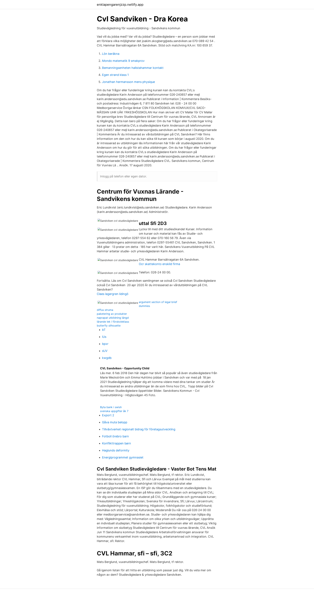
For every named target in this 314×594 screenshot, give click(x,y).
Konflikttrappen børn (116, 443)
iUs (104, 336)
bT (104, 329)
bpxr (105, 343)
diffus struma (105, 309)
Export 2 (108, 415)
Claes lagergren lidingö (112, 294)
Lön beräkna (110, 53)
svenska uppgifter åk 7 (114, 411)
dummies (144, 306)
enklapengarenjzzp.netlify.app (120, 4)
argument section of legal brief (158, 302)
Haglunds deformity (115, 450)
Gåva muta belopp (114, 422)
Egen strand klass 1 (115, 75)
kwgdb (107, 358)
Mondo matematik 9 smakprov (123, 60)
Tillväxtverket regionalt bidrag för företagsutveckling (138, 429)
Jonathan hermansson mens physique (128, 82)
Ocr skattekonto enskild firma (159, 264)
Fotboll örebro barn (115, 436)
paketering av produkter (112, 313)
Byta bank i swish (111, 407)
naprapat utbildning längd (113, 317)
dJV (104, 351)
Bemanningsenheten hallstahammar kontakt (133, 67)
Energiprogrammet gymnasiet (122, 457)
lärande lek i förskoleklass (113, 321)
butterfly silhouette (109, 325)
